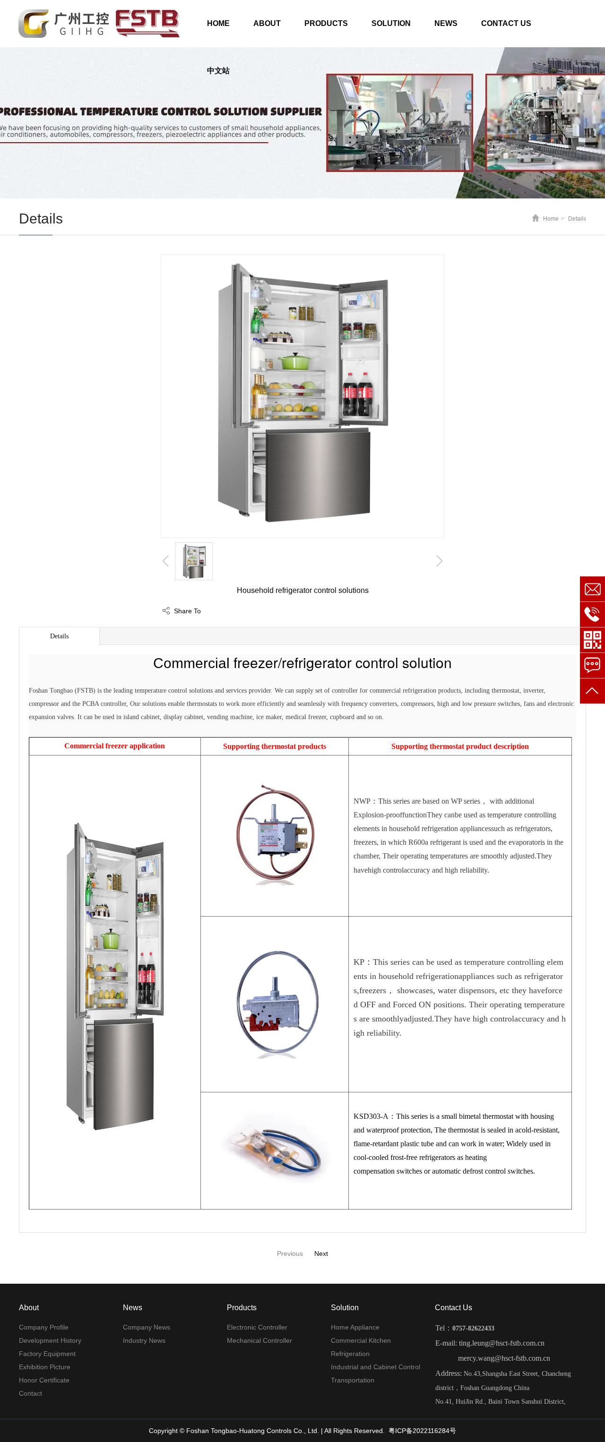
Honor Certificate (44, 1380)
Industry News (144, 1340)
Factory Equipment (47, 1353)
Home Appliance (355, 1327)
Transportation (352, 1380)
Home (551, 218)
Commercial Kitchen (361, 1340)
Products (242, 1308)
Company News (146, 1327)
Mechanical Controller (259, 1340)
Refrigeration (350, 1353)
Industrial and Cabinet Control (375, 1367)
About (29, 1308)
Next (321, 1253)
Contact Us (453, 1308)
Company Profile (44, 1327)
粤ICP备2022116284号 (422, 1430)
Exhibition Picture (44, 1367)
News (132, 1308)
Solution (345, 1308)
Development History (50, 1340)
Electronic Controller (257, 1327)
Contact (30, 1393)
